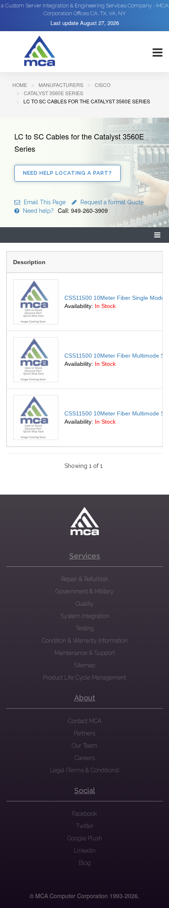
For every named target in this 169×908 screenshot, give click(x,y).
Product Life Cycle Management (84, 677)
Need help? (64, 211)
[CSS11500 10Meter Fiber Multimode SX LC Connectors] (36, 360)
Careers (85, 758)
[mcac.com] (39, 51)
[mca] (84, 521)
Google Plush (84, 838)
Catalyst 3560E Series (53, 92)
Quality (84, 603)
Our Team (84, 745)
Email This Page (44, 202)
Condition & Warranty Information (85, 640)
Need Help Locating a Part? (67, 173)
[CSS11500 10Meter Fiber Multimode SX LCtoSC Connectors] (36, 417)
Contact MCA (84, 721)
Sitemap (84, 665)
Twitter (85, 826)
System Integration (84, 616)
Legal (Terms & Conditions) (84, 770)
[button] (157, 235)
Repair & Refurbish (84, 579)
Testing (84, 628)
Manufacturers (61, 84)
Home (19, 84)
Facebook (84, 813)
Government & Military (84, 591)
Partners (84, 733)
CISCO (102, 84)
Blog (85, 863)
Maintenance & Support (85, 653)
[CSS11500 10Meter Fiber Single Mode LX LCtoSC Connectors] (36, 302)
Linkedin (85, 850)
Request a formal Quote (111, 202)
